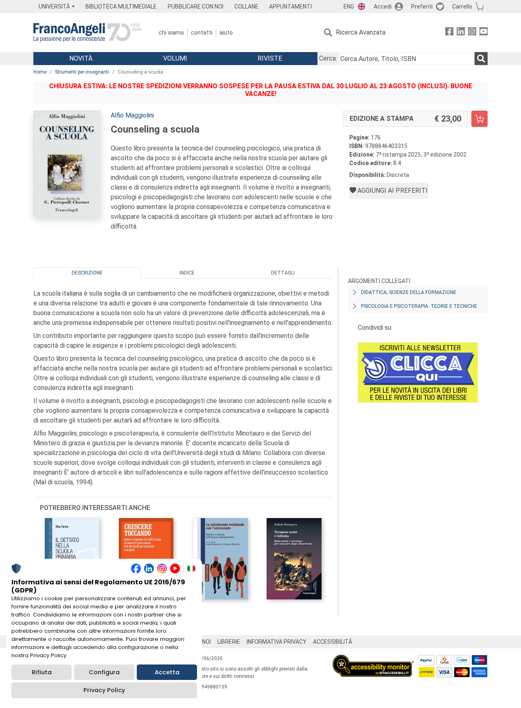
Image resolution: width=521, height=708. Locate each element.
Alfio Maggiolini (132, 115)
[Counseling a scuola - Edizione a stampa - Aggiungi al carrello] (479, 119)
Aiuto (226, 32)
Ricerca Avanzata (360, 32)
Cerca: (328, 58)
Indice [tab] (187, 273)
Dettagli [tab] (283, 273)
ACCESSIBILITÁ (332, 641)
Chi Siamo (171, 32)
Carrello (462, 6)
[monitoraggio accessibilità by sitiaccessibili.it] (373, 659)
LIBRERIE (228, 641)
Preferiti (422, 6)
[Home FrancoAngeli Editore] (87, 32)
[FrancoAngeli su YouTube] (483, 32)
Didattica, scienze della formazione (408, 292)
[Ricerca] (481, 58)
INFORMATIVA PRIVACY (276, 641)
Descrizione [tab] (87, 273)
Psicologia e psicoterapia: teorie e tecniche (419, 306)
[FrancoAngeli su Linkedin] (461, 32)
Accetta (167, 672)
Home (39, 72)
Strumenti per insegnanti (82, 72)
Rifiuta (42, 672)
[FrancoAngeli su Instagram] (472, 32)
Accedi (383, 6)
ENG (349, 6)
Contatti (201, 32)
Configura (104, 672)
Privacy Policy (104, 690)
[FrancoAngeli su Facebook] (449, 32)
